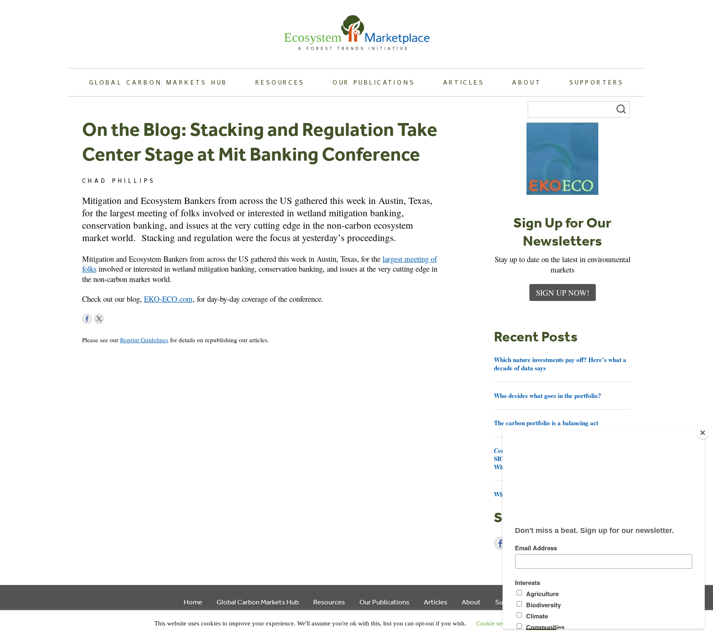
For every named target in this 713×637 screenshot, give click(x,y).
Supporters (596, 82)
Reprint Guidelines (144, 340)
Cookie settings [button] (496, 623)
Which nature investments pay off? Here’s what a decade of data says (560, 363)
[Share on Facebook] (500, 543)
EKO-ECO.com (168, 299)
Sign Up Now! (562, 292)
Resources (280, 82)
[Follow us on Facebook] (87, 319)
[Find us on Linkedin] (111, 319)
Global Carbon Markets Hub (158, 82)
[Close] (702, 432)
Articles (463, 82)
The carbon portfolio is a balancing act (546, 422)
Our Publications (374, 82)
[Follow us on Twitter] (99, 319)
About (526, 82)
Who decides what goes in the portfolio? (547, 395)
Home (193, 601)
